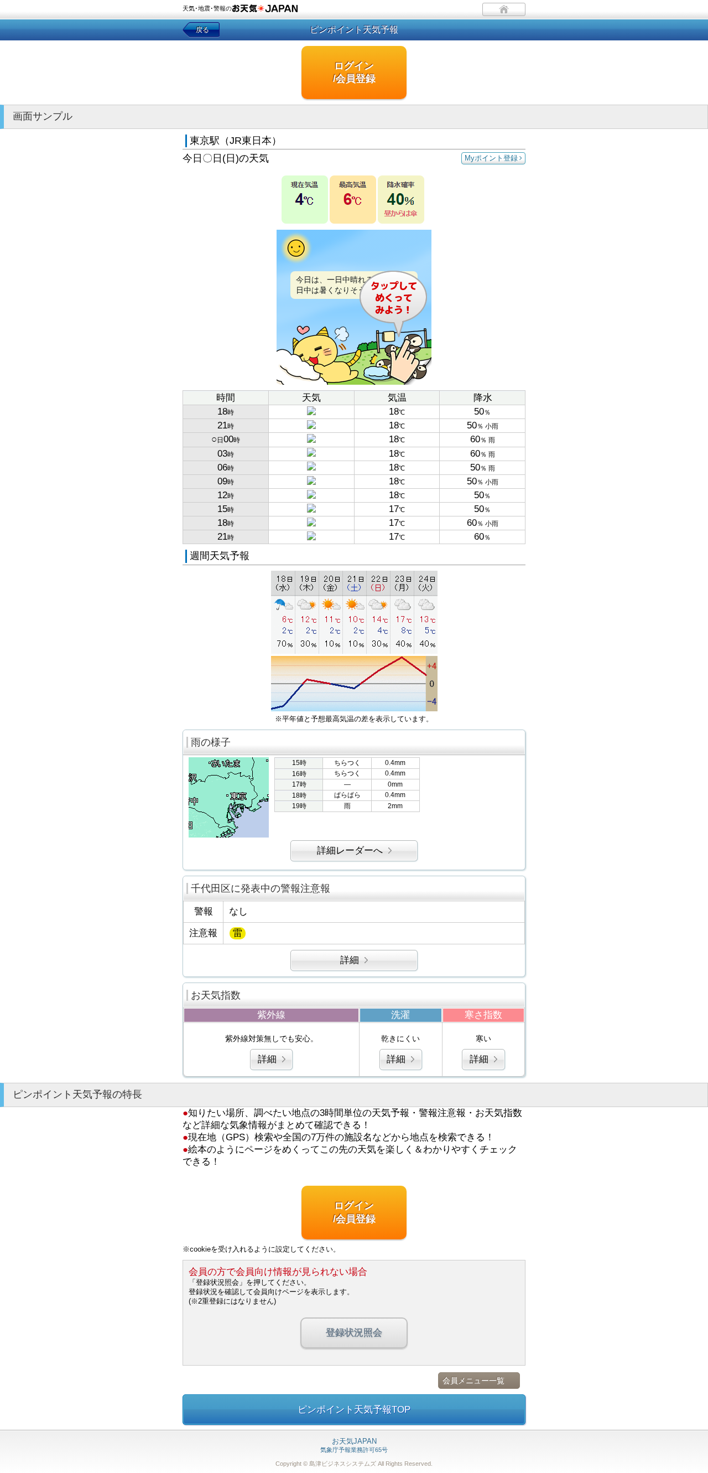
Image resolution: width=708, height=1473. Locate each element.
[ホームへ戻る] (503, 9)
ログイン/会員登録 (354, 72)
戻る (202, 30)
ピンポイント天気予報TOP (354, 1409)
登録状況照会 (354, 1332)
